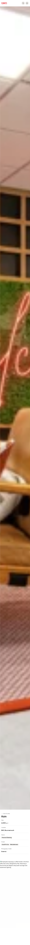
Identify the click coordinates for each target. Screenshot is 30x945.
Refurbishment (14, 844)
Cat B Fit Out (5, 844)
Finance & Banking (7, 837)
